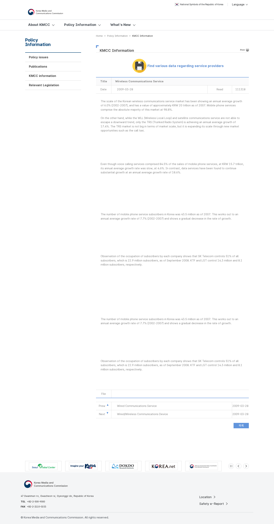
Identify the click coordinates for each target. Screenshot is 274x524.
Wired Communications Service (137, 406)
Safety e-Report (212, 504)
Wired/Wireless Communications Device (142, 414)
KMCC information (42, 76)
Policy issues (38, 57)
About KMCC (39, 25)
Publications (38, 66)
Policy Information (80, 25)
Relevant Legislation (44, 85)
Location (205, 497)
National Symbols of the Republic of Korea (201, 4)
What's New (120, 25)
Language (238, 4)
